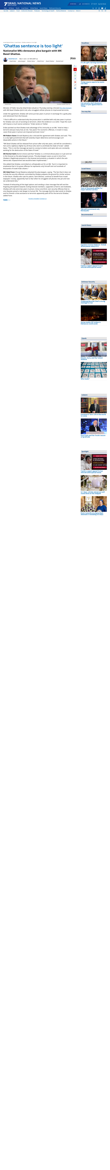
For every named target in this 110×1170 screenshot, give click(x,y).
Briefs (17, 8)
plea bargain (21, 61)
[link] (94, 62)
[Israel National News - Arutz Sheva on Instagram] (99, 8)
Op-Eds (6, 11)
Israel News (24, 8)
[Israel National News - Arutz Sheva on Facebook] (96, 8)
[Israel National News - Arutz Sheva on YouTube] (102, 8)
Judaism (12, 11)
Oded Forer (40, 61)
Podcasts (37, 11)
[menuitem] (5, 8)
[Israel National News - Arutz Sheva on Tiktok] (105, 8)
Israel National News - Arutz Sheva (18, 4)
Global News (34, 8)
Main (5, 8)
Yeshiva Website (61, 11)
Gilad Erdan (12, 61)
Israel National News (8, 42)
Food (17, 11)
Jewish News (43, 8)
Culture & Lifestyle (27, 11)
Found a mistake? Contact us (37, 198)
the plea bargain (66, 108)
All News (11, 8)
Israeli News (18, 42)
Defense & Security (55, 8)
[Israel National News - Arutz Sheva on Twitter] (93, 8)
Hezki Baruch (12, 59)
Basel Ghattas (50, 61)
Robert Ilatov (31, 61)
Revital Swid (59, 61)
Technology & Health (48, 11)
